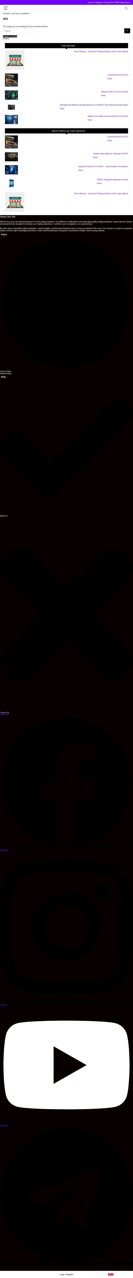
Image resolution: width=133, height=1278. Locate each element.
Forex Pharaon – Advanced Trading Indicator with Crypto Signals (101, 51)
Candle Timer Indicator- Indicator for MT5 (110, 153)
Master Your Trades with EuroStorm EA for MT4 (108, 116)
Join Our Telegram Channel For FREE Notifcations (108, 2)
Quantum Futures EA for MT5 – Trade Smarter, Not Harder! (103, 166)
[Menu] (6, 8)
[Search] (126, 8)
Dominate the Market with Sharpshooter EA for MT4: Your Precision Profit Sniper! (94, 105)
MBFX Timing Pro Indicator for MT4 (112, 179)
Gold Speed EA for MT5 (118, 75)
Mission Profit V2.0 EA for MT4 (114, 92)
